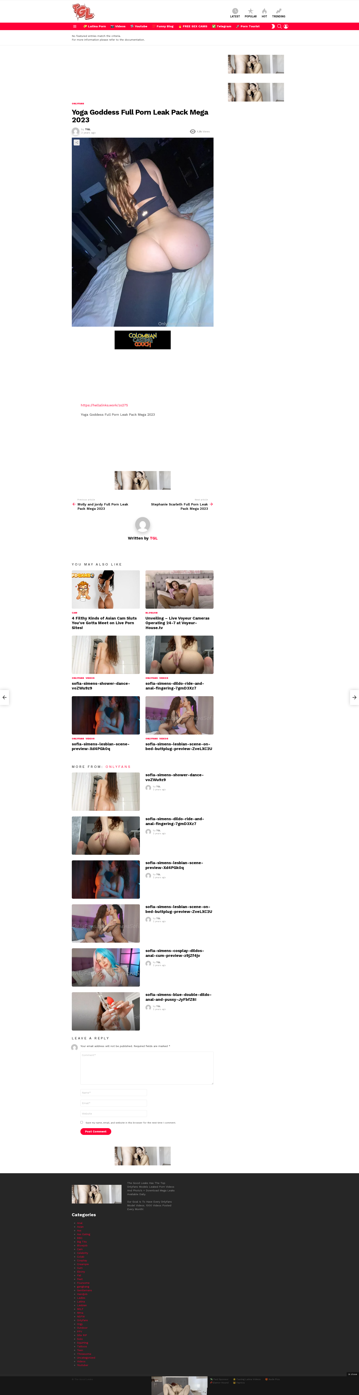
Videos (90, 678)
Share (77, 142)
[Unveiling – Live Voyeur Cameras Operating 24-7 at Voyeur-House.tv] (179, 589)
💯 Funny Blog (163, 26)
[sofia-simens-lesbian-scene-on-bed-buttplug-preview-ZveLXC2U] (179, 715)
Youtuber (82, 1365)
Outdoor (82, 1327)
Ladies (81, 1297)
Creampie (83, 1264)
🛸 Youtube (138, 26)
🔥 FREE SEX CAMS (192, 26)
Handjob (82, 1294)
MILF (80, 1308)
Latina (81, 1301)
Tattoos (82, 1346)
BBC (79, 1237)
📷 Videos (118, 26)
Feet (80, 1279)
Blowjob (151, 612)
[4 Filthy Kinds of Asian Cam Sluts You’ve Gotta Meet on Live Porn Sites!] (106, 589)
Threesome (84, 1353)
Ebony (81, 1271)
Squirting (82, 1342)
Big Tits (82, 1241)
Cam (74, 612)
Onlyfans (78, 678)
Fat (79, 1275)
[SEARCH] (279, 26)
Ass (79, 1230)
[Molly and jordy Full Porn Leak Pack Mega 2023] (4, 697)
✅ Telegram (221, 26)
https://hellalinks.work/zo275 (104, 405)
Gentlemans (84, 1290)
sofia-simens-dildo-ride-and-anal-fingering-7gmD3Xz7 (174, 685)
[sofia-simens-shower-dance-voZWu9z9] (106, 655)
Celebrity (82, 1252)
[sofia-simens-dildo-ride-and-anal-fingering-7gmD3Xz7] (179, 655)
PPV (79, 1331)
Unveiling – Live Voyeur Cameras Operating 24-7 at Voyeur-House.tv (177, 623)
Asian (80, 1226)
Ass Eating (83, 1234)
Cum (80, 1267)
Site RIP (82, 1335)
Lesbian (82, 1305)
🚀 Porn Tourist (248, 26)
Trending (278, 16)
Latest (235, 16)
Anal (79, 1222)
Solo (80, 1338)
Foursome (83, 1282)
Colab (80, 1256)
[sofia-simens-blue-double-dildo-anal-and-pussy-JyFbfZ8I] (106, 1011)
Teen (80, 1350)
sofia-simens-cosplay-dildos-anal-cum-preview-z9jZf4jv (174, 953)
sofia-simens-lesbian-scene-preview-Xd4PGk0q (101, 746)
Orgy (80, 1323)
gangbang (83, 1286)
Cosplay (82, 1260)
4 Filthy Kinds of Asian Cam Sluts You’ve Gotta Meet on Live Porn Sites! (104, 623)
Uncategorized (86, 1357)
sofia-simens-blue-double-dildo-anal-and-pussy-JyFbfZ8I (178, 997)
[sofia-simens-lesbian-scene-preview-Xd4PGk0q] (106, 715)
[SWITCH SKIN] (273, 26)
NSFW (81, 1316)
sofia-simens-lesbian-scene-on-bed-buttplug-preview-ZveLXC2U (178, 746)
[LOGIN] (286, 26)
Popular (251, 16)
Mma (80, 1312)
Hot (264, 16)
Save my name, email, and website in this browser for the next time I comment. (131, 1122)
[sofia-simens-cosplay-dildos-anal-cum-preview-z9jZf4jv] (106, 967)
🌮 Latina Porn (94, 26)
